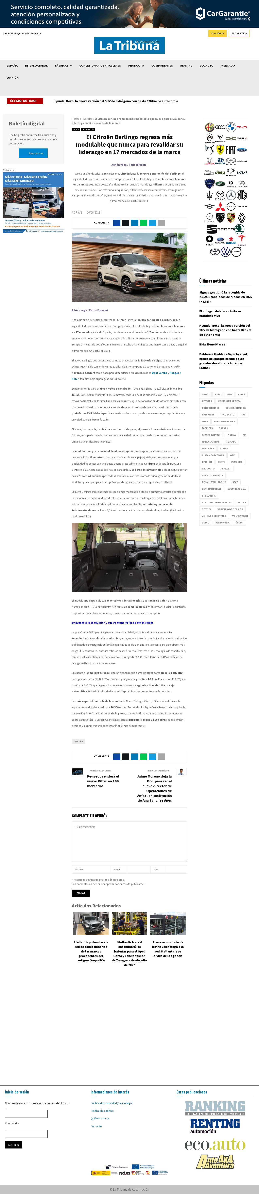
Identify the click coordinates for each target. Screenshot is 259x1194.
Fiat (243, 414)
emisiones (208, 414)
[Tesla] (242, 244)
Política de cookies (102, 1110)
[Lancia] (210, 188)
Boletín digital (27, 123)
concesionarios (235, 407)
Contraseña (12, 1123)
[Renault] (242, 222)
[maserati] (210, 199)
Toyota (206, 509)
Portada (76, 119)
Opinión (13, 77)
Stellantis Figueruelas (216, 502)
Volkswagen (240, 515)
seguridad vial (236, 488)
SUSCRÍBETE (217, 33)
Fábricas (62, 65)
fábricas (207, 428)
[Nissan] (231, 210)
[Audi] (220, 131)
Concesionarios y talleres (100, 65)
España (12, 65)
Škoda (239, 522)
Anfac (205, 394)
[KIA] (241, 176)
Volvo (205, 522)
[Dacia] (231, 142)
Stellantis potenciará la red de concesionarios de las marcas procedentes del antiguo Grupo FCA (91, 951)
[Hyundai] (220, 165)
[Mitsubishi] (220, 210)
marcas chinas (211, 441)
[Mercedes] (231, 199)
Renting (186, 65)
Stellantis (209, 495)
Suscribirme (36, 153)
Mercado (228, 65)
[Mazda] (220, 199)
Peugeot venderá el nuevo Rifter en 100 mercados (103, 781)
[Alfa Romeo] (210, 131)
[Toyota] (215, 256)
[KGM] (231, 176)
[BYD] (242, 131)
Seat (235, 482)
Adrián (77, 212)
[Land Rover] (220, 188)
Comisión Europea (229, 401)
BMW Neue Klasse (212, 344)
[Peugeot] (220, 222)
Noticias (87, 119)
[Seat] (212, 233)
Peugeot (236, 461)
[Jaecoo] (242, 165)
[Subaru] (220, 244)
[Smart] (210, 244)
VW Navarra (222, 522)
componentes (210, 407)
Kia (244, 434)
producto (208, 468)
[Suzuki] (231, 244)
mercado (231, 441)
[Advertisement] (129, 1029)
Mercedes (208, 448)
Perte (221, 461)
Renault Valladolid (214, 482)
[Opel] (210, 222)
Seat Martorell (211, 488)
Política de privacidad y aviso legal (111, 1103)
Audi (218, 394)
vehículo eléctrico (214, 515)
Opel (233, 455)
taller (242, 502)
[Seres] (226, 233)
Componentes (162, 65)
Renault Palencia (212, 475)
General (76, 129)
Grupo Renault (211, 434)
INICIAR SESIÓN (239, 33)
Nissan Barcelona (213, 455)
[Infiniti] (231, 165)
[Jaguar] (209, 176)
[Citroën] (210, 142)
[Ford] (242, 154)
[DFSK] (242, 142)
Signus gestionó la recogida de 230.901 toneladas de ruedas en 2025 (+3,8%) (225, 296)
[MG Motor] (242, 199)
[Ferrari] (220, 154)
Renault (226, 468)
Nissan (224, 448)
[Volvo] (236, 256)
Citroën (78, 741)
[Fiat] (231, 154)
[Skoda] (239, 233)
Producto (136, 65)
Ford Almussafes (224, 421)
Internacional (36, 65)
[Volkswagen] (226, 256)
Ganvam (223, 428)
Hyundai (232, 434)
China (241, 394)
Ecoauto (206, 65)
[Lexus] (242, 188)
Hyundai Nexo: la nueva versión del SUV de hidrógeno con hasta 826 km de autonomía (115, 101)
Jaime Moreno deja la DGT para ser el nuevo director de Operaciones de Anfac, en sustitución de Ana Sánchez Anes (154, 788)
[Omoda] (242, 210)
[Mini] (210, 210)
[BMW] (231, 131)
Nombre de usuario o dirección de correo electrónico (37, 1103)
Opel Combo (159, 373)
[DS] (210, 154)
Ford (205, 421)
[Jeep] (220, 176)
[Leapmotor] (231, 188)
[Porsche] (231, 222)
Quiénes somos (100, 1118)
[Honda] (210, 165)
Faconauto (228, 414)
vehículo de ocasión (230, 509)
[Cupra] (220, 142)
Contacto (96, 1126)
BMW (229, 394)
